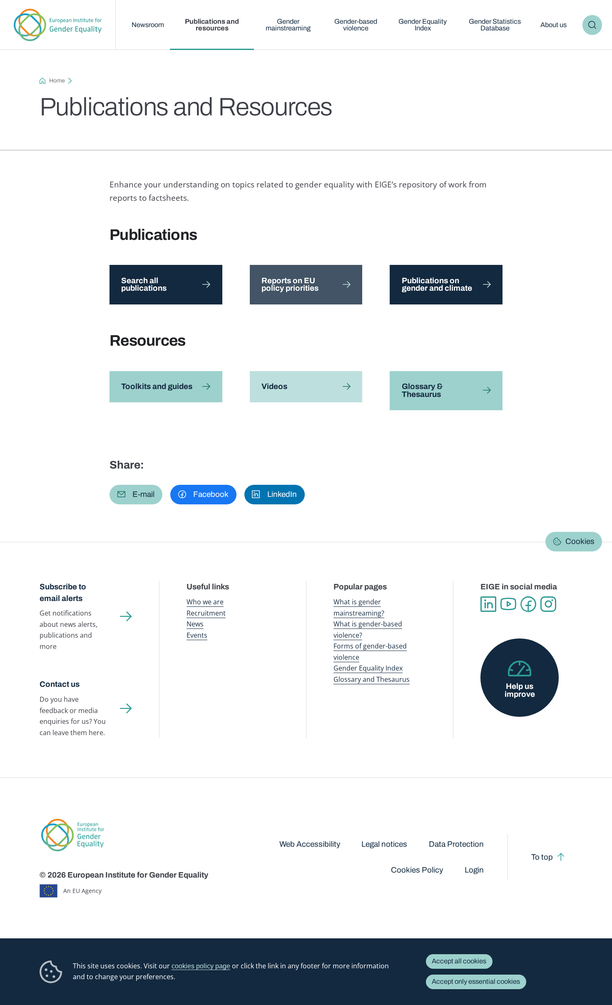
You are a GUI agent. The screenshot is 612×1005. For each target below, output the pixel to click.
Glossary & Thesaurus (422, 390)
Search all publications (144, 284)
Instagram (548, 604)
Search (592, 25)
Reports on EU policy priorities (289, 284)
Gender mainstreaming (288, 25)
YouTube (508, 604)
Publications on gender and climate (437, 284)
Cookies (580, 541)
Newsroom (148, 24)
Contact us (60, 684)
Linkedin (488, 604)
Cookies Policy (417, 869)
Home (57, 80)
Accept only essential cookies (476, 981)
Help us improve (520, 690)
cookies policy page (201, 966)
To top (542, 857)
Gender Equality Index (422, 25)
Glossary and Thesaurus (371, 679)
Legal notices (384, 844)
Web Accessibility (309, 844)
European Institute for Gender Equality (58, 25)
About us (553, 24)
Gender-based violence (355, 25)
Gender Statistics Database (495, 25)
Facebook (528, 604)
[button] (135, 494)
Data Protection (456, 844)
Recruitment (206, 613)
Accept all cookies (459, 961)
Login (474, 869)
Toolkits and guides (156, 386)
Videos (274, 386)
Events (197, 635)
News (195, 623)
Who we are (205, 601)
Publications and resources (212, 25)
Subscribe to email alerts (63, 592)
